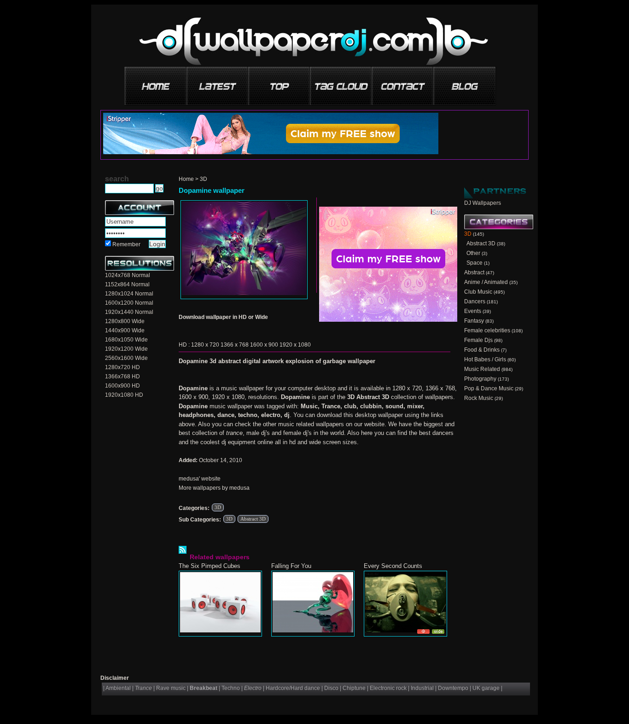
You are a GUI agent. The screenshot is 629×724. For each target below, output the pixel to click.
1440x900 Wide (125, 330)
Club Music (478, 292)
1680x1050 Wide (126, 339)
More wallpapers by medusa (214, 488)
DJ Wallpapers (482, 203)
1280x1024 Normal (129, 293)
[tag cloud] (341, 82)
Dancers (474, 301)
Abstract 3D (253, 518)
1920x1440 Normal (129, 312)
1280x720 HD (122, 367)
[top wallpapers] (279, 82)
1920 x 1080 (295, 345)
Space (474, 263)
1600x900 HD (122, 385)
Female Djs (478, 340)
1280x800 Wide (125, 321)
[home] (156, 82)
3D (203, 179)
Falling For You (291, 565)
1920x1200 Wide (126, 349)
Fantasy (474, 321)
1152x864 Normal (127, 284)
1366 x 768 (235, 345)
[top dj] (464, 82)
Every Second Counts (393, 565)
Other (473, 253)
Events (472, 311)
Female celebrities (487, 330)
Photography (480, 379)
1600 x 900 (264, 345)
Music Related (482, 369)
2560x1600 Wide (126, 358)
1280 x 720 (205, 345)
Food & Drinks (482, 350)
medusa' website (200, 478)
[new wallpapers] (218, 82)
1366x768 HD (122, 376)
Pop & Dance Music (488, 388)
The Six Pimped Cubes (209, 565)
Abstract (474, 272)
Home (186, 179)
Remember (126, 244)
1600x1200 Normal (129, 303)
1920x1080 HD (124, 395)
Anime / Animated (486, 282)
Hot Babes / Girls (485, 359)
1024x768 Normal (127, 275)
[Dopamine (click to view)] (244, 249)
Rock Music (478, 398)
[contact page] (403, 82)
